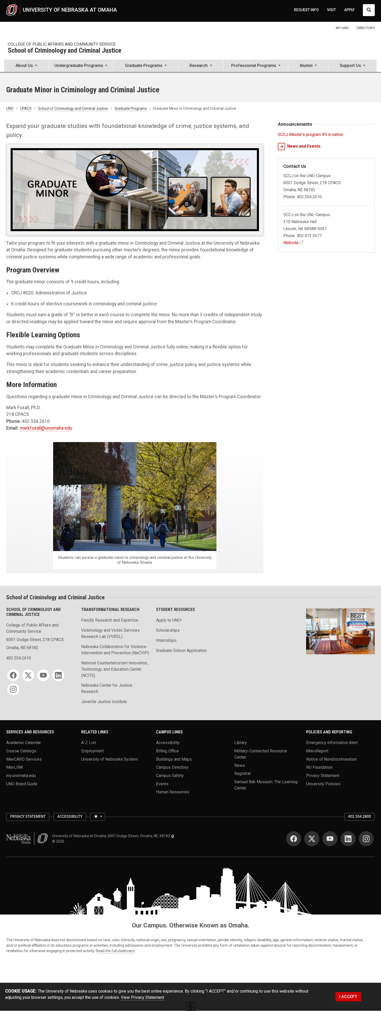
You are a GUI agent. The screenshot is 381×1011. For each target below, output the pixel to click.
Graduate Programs (131, 108)
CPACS (26, 108)
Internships (166, 640)
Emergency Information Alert (332, 742)
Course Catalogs (21, 750)
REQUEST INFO (306, 10)
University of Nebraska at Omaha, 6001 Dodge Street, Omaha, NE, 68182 (111, 836)
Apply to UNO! (169, 620)
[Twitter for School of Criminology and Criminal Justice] (28, 675)
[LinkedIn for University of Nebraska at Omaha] (348, 838)
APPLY (349, 10)
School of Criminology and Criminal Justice (64, 50)
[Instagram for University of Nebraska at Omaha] (366, 838)
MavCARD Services (24, 758)
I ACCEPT (348, 996)
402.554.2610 (18, 658)
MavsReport (317, 750)
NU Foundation (319, 767)
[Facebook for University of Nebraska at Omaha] (293, 838)
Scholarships (168, 630)
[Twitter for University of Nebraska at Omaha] (311, 838)
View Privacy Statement (142, 997)
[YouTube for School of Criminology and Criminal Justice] (43, 675)
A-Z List (88, 742)
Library (240, 742)
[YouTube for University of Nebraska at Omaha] (329, 838)
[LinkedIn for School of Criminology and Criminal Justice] (58, 675)
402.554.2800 (359, 816)
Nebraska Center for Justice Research (106, 688)
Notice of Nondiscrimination (331, 758)
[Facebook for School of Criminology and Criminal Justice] (13, 675)
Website (291, 242)
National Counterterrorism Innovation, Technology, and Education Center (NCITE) (114, 669)
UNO (9, 108)
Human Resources (172, 791)
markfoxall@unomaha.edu (46, 428)
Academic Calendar (23, 742)
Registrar (242, 773)
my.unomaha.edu (21, 775)
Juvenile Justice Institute (104, 701)
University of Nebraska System (109, 758)
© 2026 (59, 841)
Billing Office (167, 750)
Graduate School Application (181, 650)
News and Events (304, 146)
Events (162, 783)
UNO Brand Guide (21, 783)
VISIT (331, 10)
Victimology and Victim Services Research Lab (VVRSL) (110, 633)
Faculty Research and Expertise (109, 620)
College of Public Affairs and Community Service (62, 44)
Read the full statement (115, 951)
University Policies (323, 783)
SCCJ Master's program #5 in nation (310, 134)
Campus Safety (170, 775)
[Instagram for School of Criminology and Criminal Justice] (13, 689)
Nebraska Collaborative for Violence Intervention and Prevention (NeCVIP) (115, 649)
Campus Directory (172, 767)
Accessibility (168, 742)
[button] (26, 66)
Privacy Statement (322, 775)
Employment (92, 750)
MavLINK (14, 767)
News (239, 765)
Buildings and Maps (174, 758)
